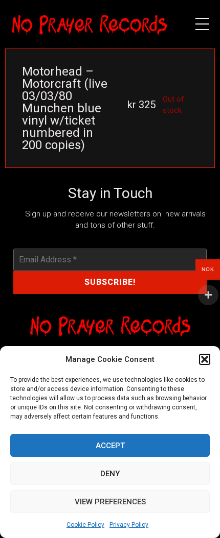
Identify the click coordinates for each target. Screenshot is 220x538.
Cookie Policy (85, 524)
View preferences (110, 501)
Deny (110, 473)
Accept (110, 445)
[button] (205, 359)
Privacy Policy (128, 524)
